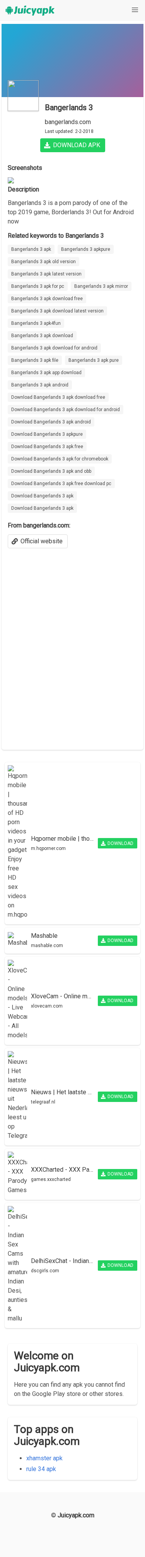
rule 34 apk (41, 1469)
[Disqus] (72, 644)
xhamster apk (44, 1458)
